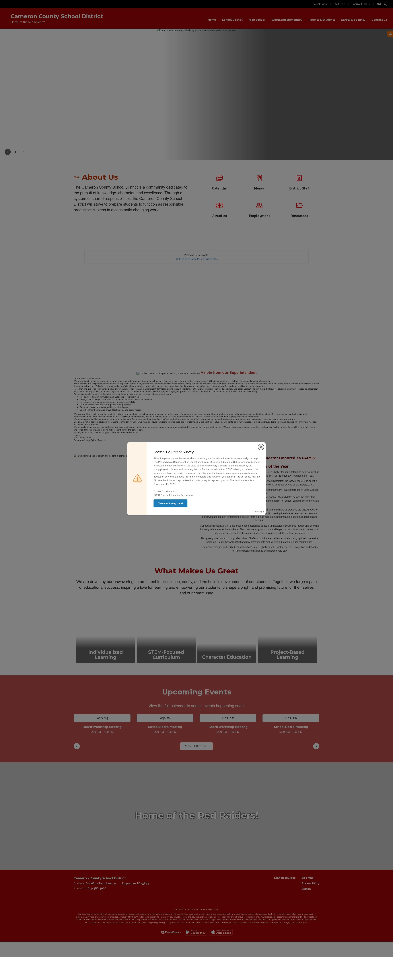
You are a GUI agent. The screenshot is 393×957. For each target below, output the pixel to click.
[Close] (261, 447)
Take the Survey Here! (170, 503)
